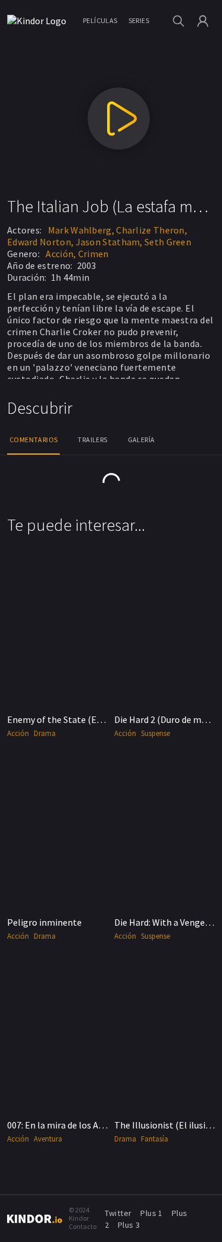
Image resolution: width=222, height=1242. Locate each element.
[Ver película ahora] (119, 118)
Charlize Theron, (151, 230)
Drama (45, 733)
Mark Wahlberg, (81, 230)
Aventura (48, 1139)
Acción (18, 733)
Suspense (155, 733)
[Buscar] (178, 21)
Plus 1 (151, 1213)
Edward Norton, (40, 242)
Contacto (82, 1226)
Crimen (93, 254)
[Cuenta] (203, 21)
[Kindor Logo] (39, 20)
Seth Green (167, 242)
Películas (100, 20)
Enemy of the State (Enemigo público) (85, 719)
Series (138, 20)
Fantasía (154, 1139)
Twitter (118, 1213)
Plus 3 (129, 1225)
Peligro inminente (44, 922)
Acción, (61, 254)
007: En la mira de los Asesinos (67, 1125)
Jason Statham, (109, 242)
